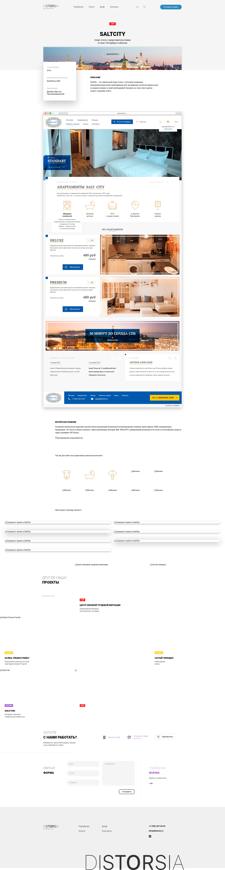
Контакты (114, 7)
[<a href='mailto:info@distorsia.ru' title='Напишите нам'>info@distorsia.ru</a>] (137, 7)
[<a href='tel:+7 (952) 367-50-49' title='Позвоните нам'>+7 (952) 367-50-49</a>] (144, 7)
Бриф (102, 7)
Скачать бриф (114, 737)
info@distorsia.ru (156, 831)
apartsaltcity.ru (112, 54)
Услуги (92, 7)
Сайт (112, 24)
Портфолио (78, 7)
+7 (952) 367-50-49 (157, 826)
